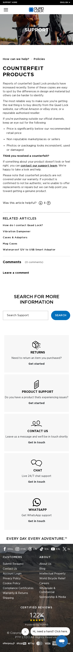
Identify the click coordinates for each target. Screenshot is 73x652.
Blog (42, 569)
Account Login (12, 573)
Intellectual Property (52, 573)
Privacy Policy (12, 578)
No (40, 203)
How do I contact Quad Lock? (23, 225)
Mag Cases (10, 244)
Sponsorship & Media (52, 597)
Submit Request (13, 564)
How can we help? (16, 59)
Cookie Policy (11, 583)
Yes (48, 203)
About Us (45, 564)
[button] (6, 10)
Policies (39, 59)
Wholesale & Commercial (47, 590)
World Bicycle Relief (52, 578)
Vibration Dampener (17, 231)
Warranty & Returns (15, 593)
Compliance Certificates (18, 588)
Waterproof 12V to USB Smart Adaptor (29, 250)
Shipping (8, 598)
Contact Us (10, 569)
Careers (44, 583)
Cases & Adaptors (15, 237)
